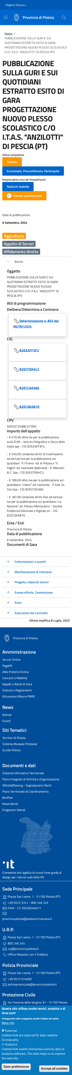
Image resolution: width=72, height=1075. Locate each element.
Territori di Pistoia (14, 737)
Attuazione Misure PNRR (18, 696)
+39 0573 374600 (19, 979)
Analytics (11, 1044)
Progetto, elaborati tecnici (32, 582)
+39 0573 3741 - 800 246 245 (27, 902)
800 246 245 (16, 943)
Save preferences (16, 1066)
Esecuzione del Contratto (31, 613)
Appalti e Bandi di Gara (17, 684)
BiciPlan (7, 797)
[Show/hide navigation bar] (5, 17)
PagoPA (7, 665)
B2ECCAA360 (29, 387)
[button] (17, 5)
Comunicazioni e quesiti (30, 561)
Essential (11, 1030)
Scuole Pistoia (11, 750)
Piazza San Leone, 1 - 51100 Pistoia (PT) (33, 896)
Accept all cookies (54, 1068)
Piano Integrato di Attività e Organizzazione (30, 779)
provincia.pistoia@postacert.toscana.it (27, 918)
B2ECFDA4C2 (29, 369)
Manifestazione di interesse (33, 572)
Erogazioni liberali (14, 810)
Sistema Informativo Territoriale (23, 773)
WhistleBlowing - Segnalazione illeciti (27, 785)
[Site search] (64, 17)
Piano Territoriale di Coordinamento (25, 791)
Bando (19, 261)
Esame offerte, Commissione (34, 592)
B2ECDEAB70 (29, 406)
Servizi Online (11, 659)
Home (8, 33)
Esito (18, 602)
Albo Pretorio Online (15, 672)
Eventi (6, 721)
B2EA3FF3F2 (29, 350)
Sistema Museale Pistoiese (19, 744)
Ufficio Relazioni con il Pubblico (27, 954)
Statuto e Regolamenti (17, 690)
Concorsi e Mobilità (14, 678)
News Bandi (10, 803)
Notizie (7, 714)
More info (8, 1023)
